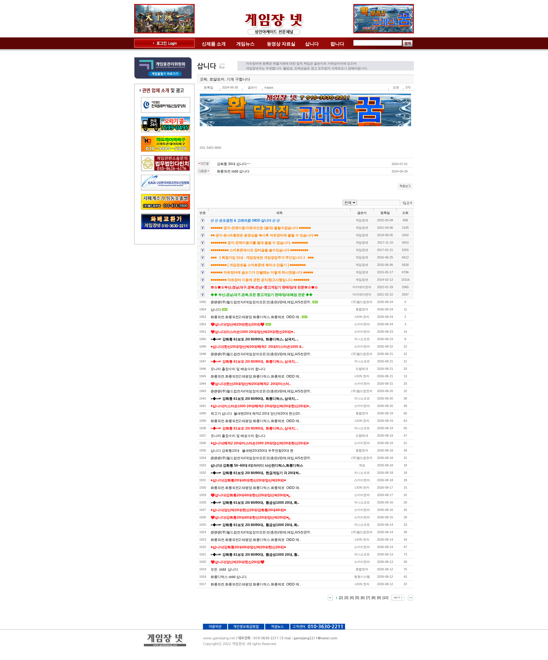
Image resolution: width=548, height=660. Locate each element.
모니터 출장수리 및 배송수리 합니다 (238, 369)
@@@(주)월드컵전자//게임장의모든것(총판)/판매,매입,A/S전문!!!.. (261, 302)
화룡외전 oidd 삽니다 (233, 171)
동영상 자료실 (281, 43)
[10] (385, 598)
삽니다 (312, 43)
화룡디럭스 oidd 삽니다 (229, 577)
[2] (341, 598)
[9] (379, 598)
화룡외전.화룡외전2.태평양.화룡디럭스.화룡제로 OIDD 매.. (256, 317)
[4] (352, 598)
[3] (346, 598)
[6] (362, 598)
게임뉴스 (245, 43)
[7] (368, 598)
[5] (357, 598)
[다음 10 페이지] (397, 598)
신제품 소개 (214, 43)
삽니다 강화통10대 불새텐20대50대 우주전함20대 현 (252, 451)
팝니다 (337, 43)
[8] (373, 598)
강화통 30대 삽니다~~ (234, 164)
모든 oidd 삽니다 (224, 569)
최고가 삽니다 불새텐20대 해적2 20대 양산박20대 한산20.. (256, 414)
